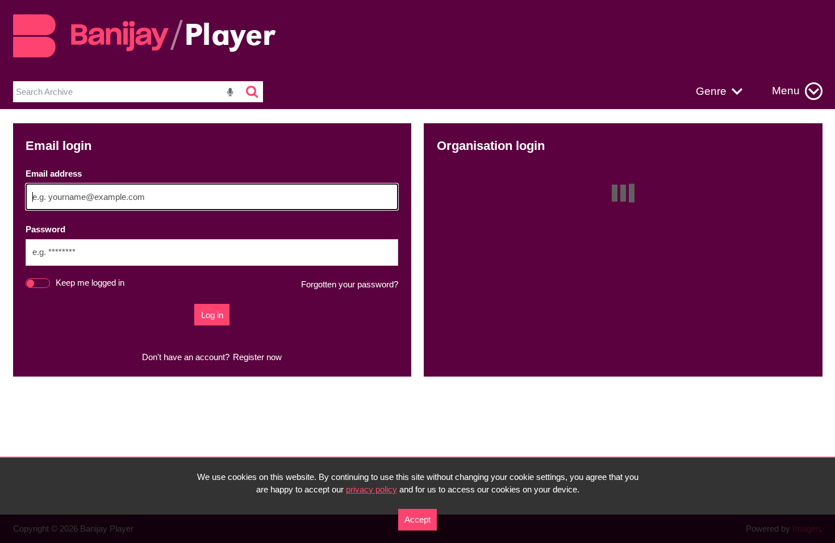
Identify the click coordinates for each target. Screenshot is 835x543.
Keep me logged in (90, 282)
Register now (257, 357)
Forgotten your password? (349, 284)
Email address (54, 173)
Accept (417, 519)
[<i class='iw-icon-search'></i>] (252, 92)
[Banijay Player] (151, 55)
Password (45, 229)
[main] (418, 250)
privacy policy (371, 489)
